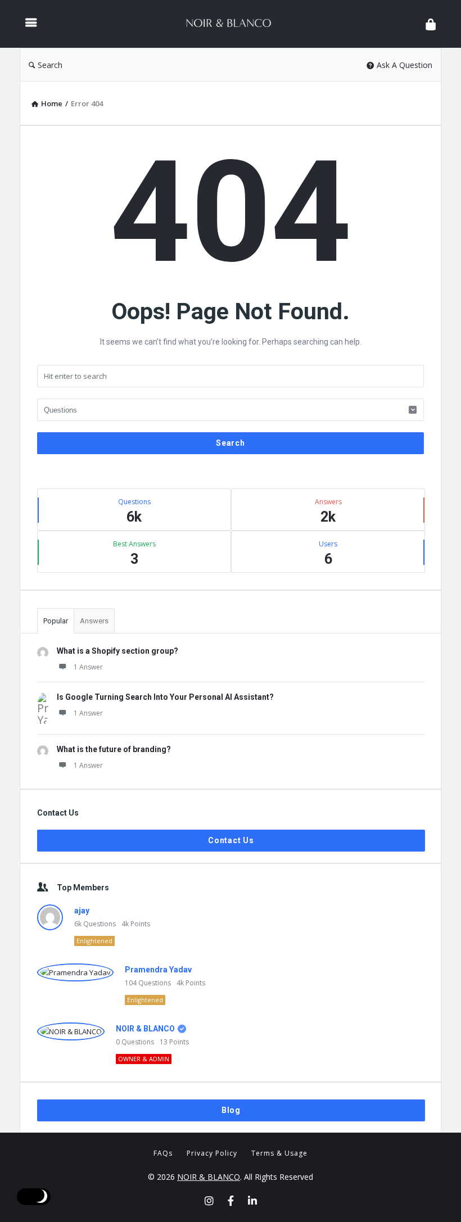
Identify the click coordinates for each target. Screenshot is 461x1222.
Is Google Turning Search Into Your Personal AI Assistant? (165, 697)
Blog (231, 1110)
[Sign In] (431, 24)
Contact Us (231, 840)
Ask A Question (404, 65)
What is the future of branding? (114, 749)
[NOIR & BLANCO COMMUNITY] (233, 24)
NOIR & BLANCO (145, 1028)
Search (50, 65)
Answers (94, 621)
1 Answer (88, 667)
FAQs (163, 1153)
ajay (81, 910)
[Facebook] (231, 1200)
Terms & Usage (279, 1153)
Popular (55, 621)
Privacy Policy (212, 1153)
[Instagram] (209, 1200)
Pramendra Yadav (158, 969)
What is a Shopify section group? (117, 650)
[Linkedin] (252, 1200)
